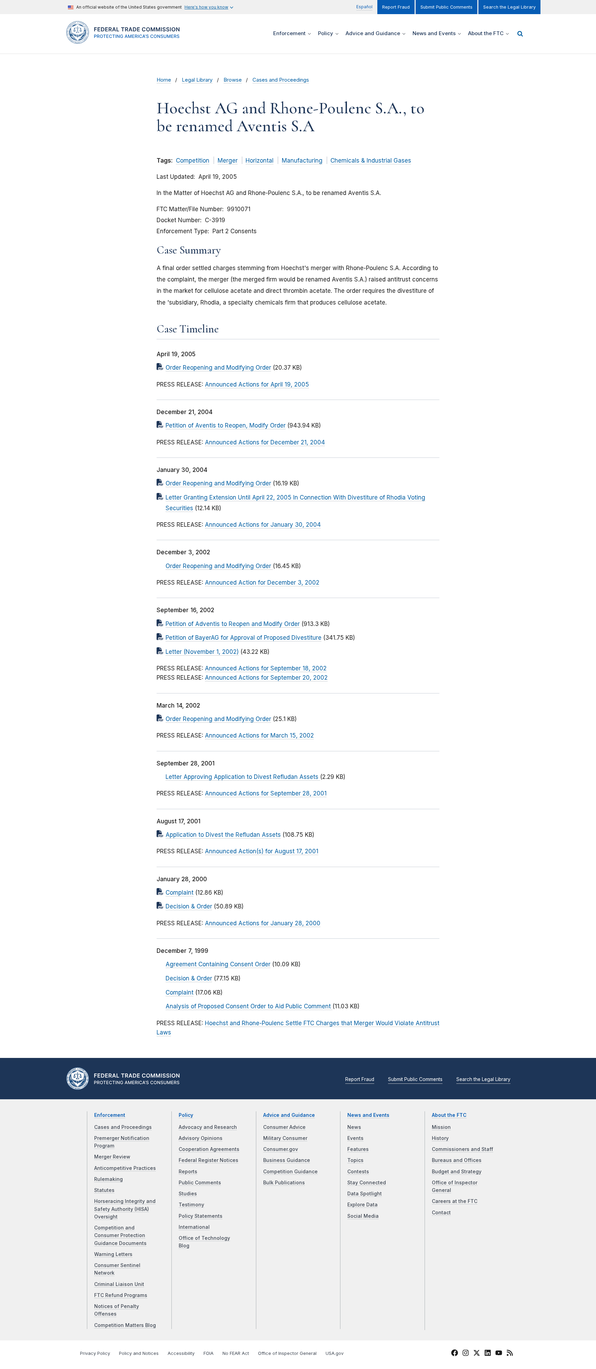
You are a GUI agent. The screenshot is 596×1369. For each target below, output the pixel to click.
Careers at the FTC (454, 1201)
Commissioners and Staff (462, 1149)
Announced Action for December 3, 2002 (262, 582)
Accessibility (181, 1353)
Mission (441, 1127)
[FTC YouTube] (498, 1354)
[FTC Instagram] (465, 1354)
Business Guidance (286, 1160)
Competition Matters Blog (125, 1325)
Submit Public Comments (446, 7)
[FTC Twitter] (476, 1353)
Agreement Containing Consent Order (218, 964)
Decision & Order (189, 906)
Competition (192, 160)
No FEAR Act (235, 1353)
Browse (232, 80)
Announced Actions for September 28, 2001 (266, 793)
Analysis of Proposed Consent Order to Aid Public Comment (249, 1006)
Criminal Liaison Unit (119, 1284)
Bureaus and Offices (456, 1160)
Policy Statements (200, 1216)
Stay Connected (366, 1182)
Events (355, 1138)
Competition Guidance (290, 1171)
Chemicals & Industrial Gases (370, 160)
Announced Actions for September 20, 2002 (266, 677)
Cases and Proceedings (280, 80)
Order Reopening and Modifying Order (218, 367)
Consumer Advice (284, 1127)
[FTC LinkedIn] (487, 1354)
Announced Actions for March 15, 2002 (259, 735)
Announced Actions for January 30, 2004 (263, 524)
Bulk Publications (284, 1182)
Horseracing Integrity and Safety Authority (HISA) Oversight (125, 1208)
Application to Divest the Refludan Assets (223, 834)
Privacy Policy (95, 1353)
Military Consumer (285, 1138)
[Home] (125, 40)
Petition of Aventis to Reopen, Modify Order (226, 425)
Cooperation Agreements (209, 1149)
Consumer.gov (280, 1149)
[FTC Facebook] (454, 1354)
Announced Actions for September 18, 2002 (266, 668)
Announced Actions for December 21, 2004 (265, 442)
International (194, 1227)
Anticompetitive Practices (125, 1168)
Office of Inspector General (287, 1353)
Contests (358, 1171)
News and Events (368, 1115)
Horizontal (260, 160)
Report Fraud (396, 7)
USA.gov (335, 1353)
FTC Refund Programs (120, 1295)
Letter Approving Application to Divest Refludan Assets (243, 776)
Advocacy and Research (208, 1127)
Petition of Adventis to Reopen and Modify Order (233, 623)
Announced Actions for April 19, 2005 (257, 384)
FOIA (208, 1353)
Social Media (363, 1216)
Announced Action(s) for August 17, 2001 (261, 851)
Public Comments (200, 1182)
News (354, 1127)
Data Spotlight (364, 1193)
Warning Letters (113, 1254)
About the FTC (449, 1115)
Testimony (191, 1204)
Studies (188, 1193)
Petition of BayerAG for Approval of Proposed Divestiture (243, 637)
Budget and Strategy (456, 1171)
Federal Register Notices (208, 1160)
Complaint (179, 892)
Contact (441, 1212)
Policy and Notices (139, 1353)
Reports (188, 1171)
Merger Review (112, 1157)
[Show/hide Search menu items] (520, 34)
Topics (355, 1160)
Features (358, 1149)
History (440, 1138)
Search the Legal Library (509, 7)
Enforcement (109, 1115)
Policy (186, 1115)
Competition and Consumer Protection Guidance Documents (120, 1235)
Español (364, 6)
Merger (228, 160)
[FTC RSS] (509, 1354)
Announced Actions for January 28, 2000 (262, 923)
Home (164, 80)
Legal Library (197, 80)
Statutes (104, 1190)
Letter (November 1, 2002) (202, 651)
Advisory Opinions (200, 1138)
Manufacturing (302, 160)
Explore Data (362, 1204)
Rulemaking (108, 1179)
